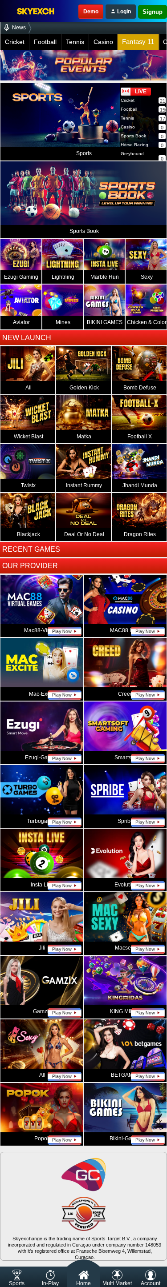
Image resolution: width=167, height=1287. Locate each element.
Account (150, 1283)
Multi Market (117, 1283)
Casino (103, 41)
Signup (153, 11)
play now (62, 631)
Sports (16, 1283)
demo (90, 11)
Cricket (14, 41)
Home (83, 1283)
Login (123, 11)
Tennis (75, 41)
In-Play (50, 1283)
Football (45, 41)
